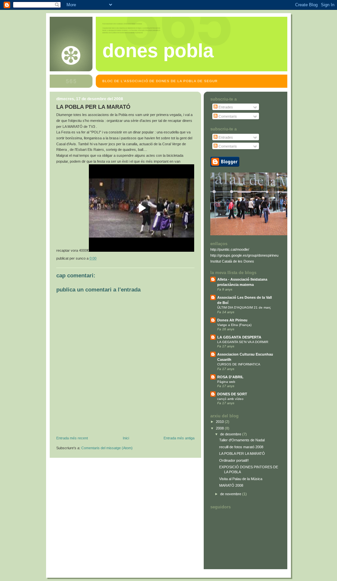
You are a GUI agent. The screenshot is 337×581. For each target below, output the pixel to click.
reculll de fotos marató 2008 (241, 447)
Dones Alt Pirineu (232, 320)
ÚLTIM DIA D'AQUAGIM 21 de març (244, 307)
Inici (126, 438)
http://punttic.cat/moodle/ (229, 249)
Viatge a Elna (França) (234, 325)
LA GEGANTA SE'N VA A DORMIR (242, 342)
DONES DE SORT (232, 394)
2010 (220, 422)
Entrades (225, 107)
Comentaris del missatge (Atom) (107, 448)
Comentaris (227, 116)
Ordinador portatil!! (234, 460)
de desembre (231, 434)
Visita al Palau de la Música (240, 479)
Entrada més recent (72, 438)
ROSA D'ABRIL (230, 377)
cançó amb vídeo (230, 399)
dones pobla (158, 50)
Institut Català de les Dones (232, 261)
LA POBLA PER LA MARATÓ (242, 453)
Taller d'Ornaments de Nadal (242, 440)
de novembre (231, 494)
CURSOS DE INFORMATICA (238, 364)
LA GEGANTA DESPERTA (239, 337)
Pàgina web (226, 381)
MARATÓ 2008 (231, 485)
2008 (220, 428)
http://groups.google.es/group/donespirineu (244, 255)
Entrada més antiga (179, 438)
